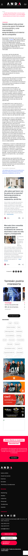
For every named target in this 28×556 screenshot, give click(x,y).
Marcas (16, 323)
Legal (10, 323)
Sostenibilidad (10, 335)
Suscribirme (14, 457)
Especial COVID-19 (9, 352)
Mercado (9, 344)
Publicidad (19, 331)
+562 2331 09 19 (5, 526)
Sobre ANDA (4, 473)
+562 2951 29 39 (5, 523)
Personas (3, 501)
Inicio (3, 11)
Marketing (4, 492)
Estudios (3, 481)
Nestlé (11, 39)
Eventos (3, 478)
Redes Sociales (11, 327)
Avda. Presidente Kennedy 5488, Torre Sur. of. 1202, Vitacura (14, 520)
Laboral (20, 348)
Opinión (3, 507)
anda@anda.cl (5, 528)
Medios (3, 495)
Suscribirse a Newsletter (6, 543)
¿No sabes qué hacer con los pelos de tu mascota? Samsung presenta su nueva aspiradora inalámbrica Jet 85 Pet (13, 172)
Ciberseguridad (9, 331)
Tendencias (4, 504)
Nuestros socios (5, 476)
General (17, 344)
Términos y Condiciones (8, 484)
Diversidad (20, 352)
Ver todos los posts (14, 315)
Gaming (19, 335)
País (19, 327)
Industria (3, 498)
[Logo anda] (14, 4)
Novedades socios (10, 348)
